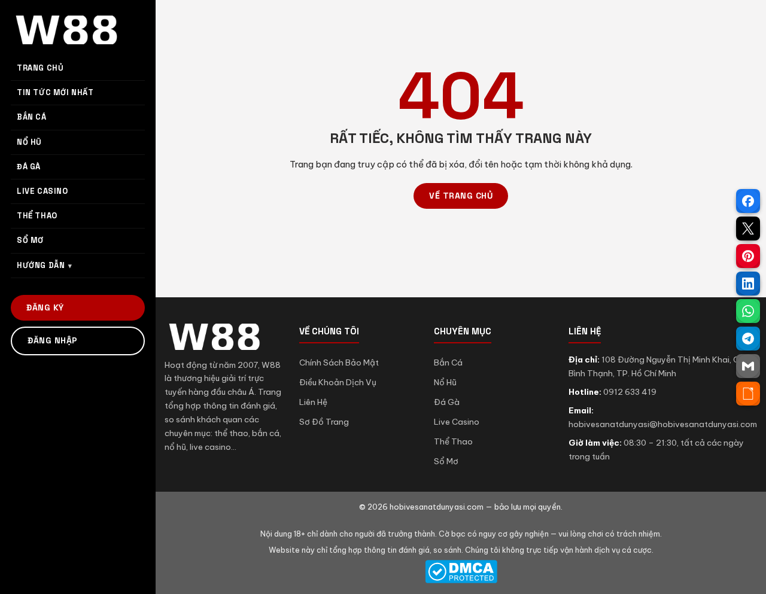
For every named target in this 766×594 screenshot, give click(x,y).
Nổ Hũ (445, 382)
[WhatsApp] (748, 311)
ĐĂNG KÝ (45, 307)
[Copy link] (748, 394)
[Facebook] (748, 201)
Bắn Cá (448, 362)
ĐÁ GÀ (29, 167)
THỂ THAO (37, 216)
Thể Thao (453, 441)
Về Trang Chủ (461, 195)
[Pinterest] (748, 256)
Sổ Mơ (446, 461)
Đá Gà (447, 402)
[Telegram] (748, 339)
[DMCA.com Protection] (461, 571)
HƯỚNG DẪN (41, 265)
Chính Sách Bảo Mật (339, 362)
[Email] (748, 366)
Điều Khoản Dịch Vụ (337, 382)
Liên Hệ (313, 402)
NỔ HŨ (29, 142)
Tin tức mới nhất (55, 92)
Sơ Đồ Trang (324, 421)
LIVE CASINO (42, 191)
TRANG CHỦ (40, 68)
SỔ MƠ (30, 240)
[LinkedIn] (748, 284)
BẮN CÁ (32, 117)
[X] (748, 228)
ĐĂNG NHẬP (53, 340)
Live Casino (456, 421)
